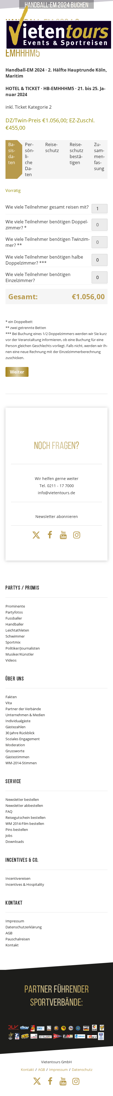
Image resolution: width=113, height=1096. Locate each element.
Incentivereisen (17, 878)
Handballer (14, 624)
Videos (10, 660)
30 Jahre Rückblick (20, 732)
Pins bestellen (16, 829)
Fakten (11, 696)
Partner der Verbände (23, 708)
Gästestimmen (17, 756)
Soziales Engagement (22, 738)
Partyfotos (14, 612)
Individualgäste (17, 720)
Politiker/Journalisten (22, 648)
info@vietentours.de (56, 492)
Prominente (15, 606)
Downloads (14, 841)
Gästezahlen (15, 726)
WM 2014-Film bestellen (24, 823)
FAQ (8, 811)
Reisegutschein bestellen (25, 817)
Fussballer (13, 618)
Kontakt (12, 945)
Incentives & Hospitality (24, 884)
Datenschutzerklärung (23, 927)
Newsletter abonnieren (56, 516)
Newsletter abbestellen (24, 805)
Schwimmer (15, 636)
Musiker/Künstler (19, 654)
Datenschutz (82, 1069)
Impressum (14, 921)
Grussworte (14, 750)
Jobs (8, 835)
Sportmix (13, 642)
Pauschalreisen (17, 939)
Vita (8, 702)
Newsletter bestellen (22, 799)
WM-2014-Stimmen (21, 762)
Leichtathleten (17, 630)
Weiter (17, 372)
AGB (8, 933)
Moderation (15, 744)
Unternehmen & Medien (25, 714)
